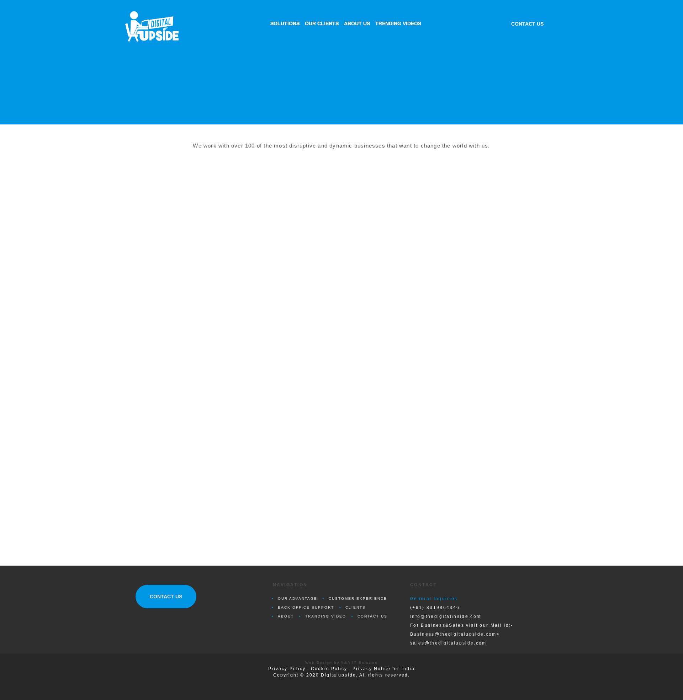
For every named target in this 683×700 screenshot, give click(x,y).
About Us (357, 23)
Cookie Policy (329, 668)
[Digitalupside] (160, 26)
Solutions (285, 23)
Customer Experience (358, 598)
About (286, 616)
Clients (355, 607)
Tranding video (325, 616)
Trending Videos (398, 23)
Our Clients (322, 23)
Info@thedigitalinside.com (445, 616)
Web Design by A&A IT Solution (341, 662)
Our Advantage (297, 598)
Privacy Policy (287, 668)
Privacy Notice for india (384, 668)
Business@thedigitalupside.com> (455, 634)
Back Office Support (306, 607)
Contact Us (527, 24)
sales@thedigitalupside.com (448, 643)
